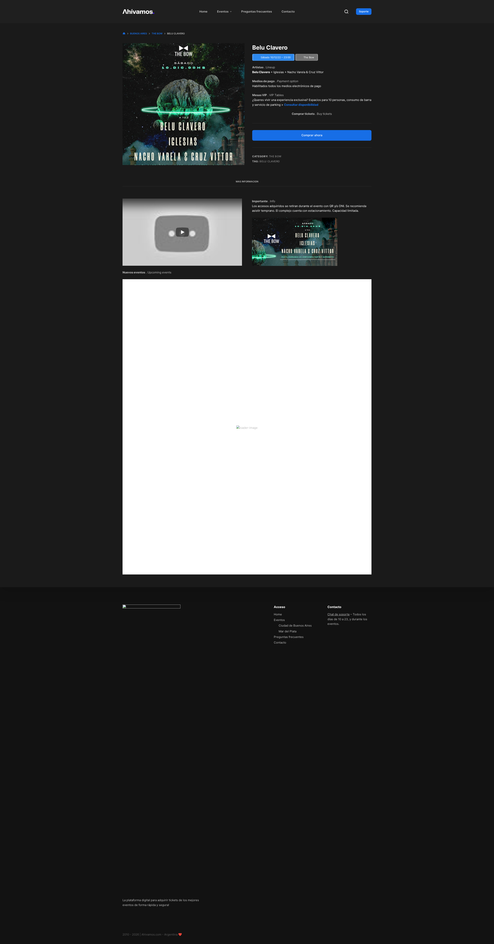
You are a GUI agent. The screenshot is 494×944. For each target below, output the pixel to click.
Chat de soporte (338, 614)
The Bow (275, 156)
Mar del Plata (287, 631)
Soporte (364, 11)
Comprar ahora (311, 135)
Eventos (222, 11)
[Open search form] (346, 12)
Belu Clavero (270, 161)
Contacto (288, 11)
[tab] (247, 181)
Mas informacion (247, 181)
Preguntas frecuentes (256, 11)
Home (203, 11)
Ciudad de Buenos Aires (295, 625)
